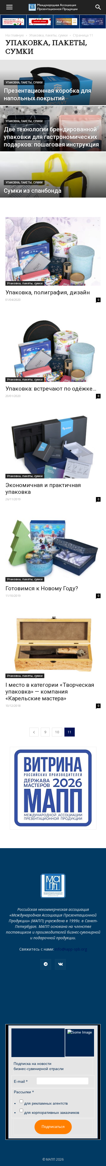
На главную (14, 35)
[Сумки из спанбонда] (53, 184)
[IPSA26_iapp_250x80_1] (13, 21)
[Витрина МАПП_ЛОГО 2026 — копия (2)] (53, 788)
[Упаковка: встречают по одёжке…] (53, 348)
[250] (66, 21)
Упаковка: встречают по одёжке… (50, 388)
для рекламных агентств (46, 1103)
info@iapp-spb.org (71, 949)
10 (57, 732)
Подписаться (53, 1126)
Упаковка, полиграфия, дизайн (47, 292)
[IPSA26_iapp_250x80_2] (40, 21)
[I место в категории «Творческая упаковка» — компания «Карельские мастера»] (53, 643)
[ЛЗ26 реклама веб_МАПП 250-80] (93, 21)
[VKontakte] (60, 964)
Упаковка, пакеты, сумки (48, 35)
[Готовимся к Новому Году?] (53, 547)
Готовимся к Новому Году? (41, 588)
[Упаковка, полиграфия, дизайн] (53, 251)
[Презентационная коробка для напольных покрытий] (53, 95)
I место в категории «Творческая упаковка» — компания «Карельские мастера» (49, 692)
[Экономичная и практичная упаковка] (53, 444)
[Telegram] (45, 964)
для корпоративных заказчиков (51, 1112)
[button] (98, 7)
